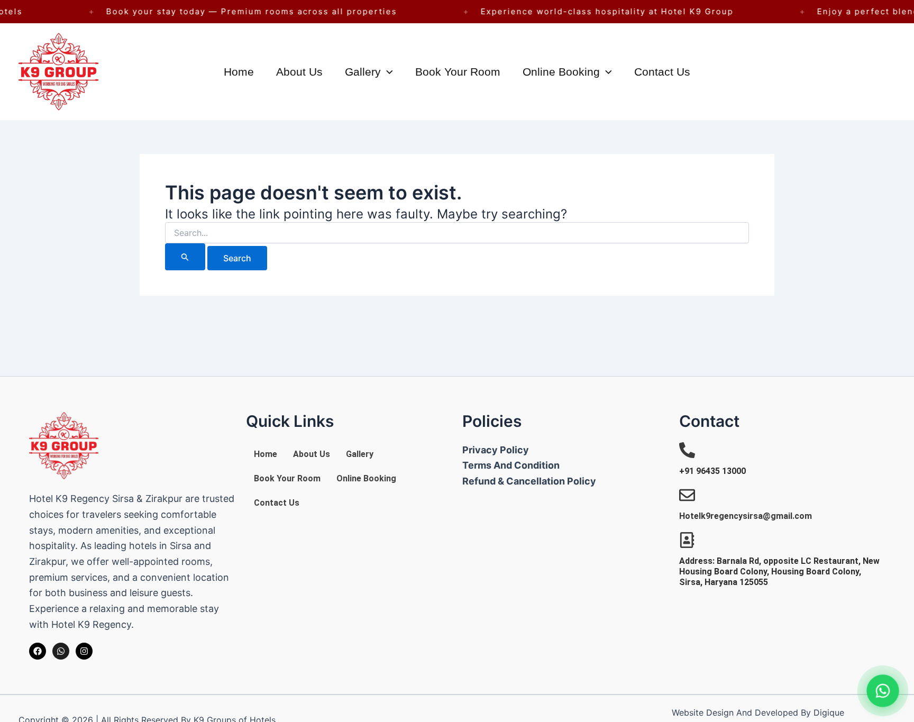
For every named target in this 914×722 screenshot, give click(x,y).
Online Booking (561, 72)
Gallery (363, 72)
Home (239, 72)
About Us (299, 72)
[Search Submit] (185, 256)
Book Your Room (457, 72)
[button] (387, 72)
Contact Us (662, 72)
